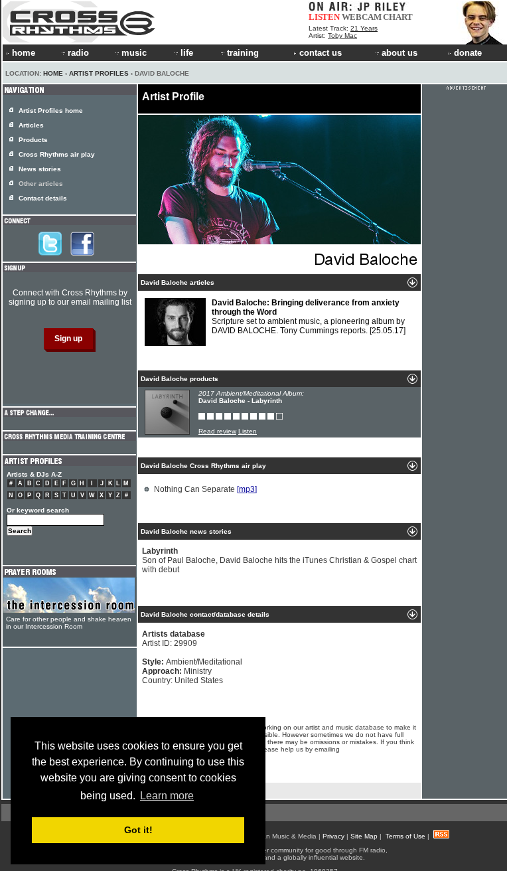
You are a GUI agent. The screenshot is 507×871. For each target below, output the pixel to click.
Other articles (41, 183)
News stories (40, 169)
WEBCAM (362, 17)
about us (399, 53)
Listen (247, 431)
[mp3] (247, 489)
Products (33, 139)
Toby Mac (342, 35)
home (23, 53)
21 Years (364, 28)
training (243, 53)
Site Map (364, 836)
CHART (398, 17)
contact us (320, 53)
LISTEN (324, 17)
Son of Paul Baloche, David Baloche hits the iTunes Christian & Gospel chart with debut (279, 560)
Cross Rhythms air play (57, 154)
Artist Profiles (99, 73)
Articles (31, 125)
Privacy (333, 836)
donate (468, 53)
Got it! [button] (138, 830)
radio (78, 53)
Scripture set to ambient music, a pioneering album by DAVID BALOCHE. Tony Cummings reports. (308, 316)
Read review (217, 431)
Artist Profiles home (51, 110)
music (134, 53)
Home (53, 73)
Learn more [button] (167, 795)
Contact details (43, 198)
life (187, 53)
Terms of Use (405, 836)
